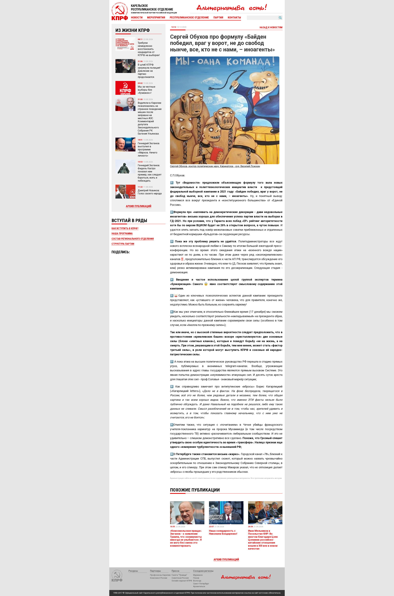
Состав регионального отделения (133, 238)
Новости (137, 17)
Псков (196, 578)
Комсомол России (158, 578)
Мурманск (198, 575)
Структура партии (123, 243)
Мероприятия (156, 17)
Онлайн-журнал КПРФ (182, 581)
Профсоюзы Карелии (160, 575)
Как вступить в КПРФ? (125, 228)
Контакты (234, 17)
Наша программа (122, 233)
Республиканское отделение (189, 17)
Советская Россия (180, 578)
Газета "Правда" (179, 575)
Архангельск (199, 586)
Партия (218, 17)
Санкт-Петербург (201, 583)
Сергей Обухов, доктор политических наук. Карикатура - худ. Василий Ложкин (215, 166)
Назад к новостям (271, 27)
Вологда (197, 581)
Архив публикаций (138, 206)
